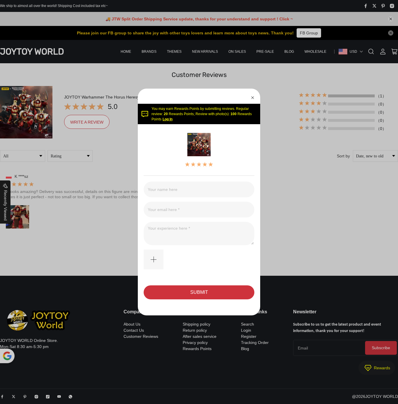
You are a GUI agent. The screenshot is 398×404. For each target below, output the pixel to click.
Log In (167, 119)
